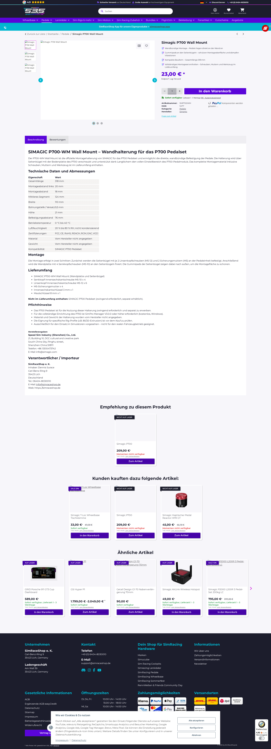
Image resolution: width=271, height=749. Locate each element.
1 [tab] (94, 123)
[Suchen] (101, 11)
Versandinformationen (207, 659)
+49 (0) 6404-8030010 (239, 2)
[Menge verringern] (164, 91)
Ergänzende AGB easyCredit (41, 703)
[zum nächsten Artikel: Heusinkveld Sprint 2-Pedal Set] (243, 34)
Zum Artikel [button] (136, 461)
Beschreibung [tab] (36, 139)
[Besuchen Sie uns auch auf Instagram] (89, 670)
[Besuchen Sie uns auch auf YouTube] (99, 670)
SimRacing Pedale (148, 672)
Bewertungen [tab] (58, 139)
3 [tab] (101, 123)
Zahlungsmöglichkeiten (207, 655)
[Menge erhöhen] (179, 91)
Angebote (237, 20)
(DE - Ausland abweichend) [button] (211, 98)
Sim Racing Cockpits (149, 663)
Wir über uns (201, 651)
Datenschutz (79, 740)
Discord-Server (218, 2)
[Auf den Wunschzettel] (146, 46)
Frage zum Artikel (169, 116)
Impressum (62, 740)
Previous (40, 80)
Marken (142, 655)
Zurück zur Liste (36, 34)
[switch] (262, 738)
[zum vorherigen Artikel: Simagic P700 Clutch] (237, 34)
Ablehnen (196, 735)
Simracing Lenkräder (149, 668)
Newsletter (200, 663)
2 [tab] (98, 123)
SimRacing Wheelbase (150, 676)
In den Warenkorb (89, 535)
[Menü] (266, 721)
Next (154, 80)
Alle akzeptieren (196, 720)
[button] (203, 2)
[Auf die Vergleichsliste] (139, 46)
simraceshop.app (160, 26)
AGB (27, 699)
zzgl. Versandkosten (132, 456)
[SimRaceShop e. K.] (35, 11)
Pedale (183, 109)
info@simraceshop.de (48, 384)
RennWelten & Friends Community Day (160, 685)
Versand (56, 745)
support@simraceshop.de (96, 663)
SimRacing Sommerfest (151, 681)
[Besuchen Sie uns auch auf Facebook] (94, 670)
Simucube (143, 659)
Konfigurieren (196, 728)
